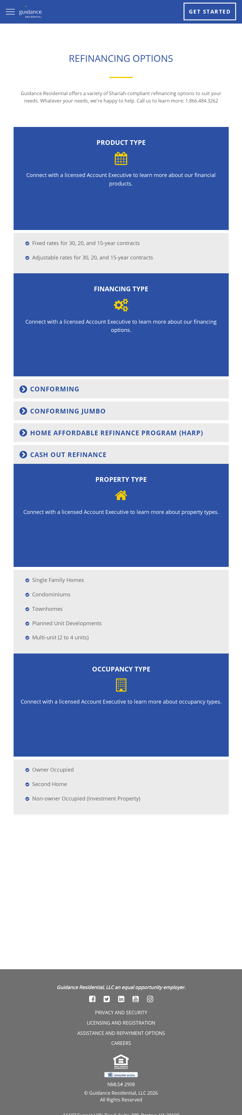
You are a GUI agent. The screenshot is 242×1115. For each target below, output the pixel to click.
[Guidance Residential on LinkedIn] (121, 999)
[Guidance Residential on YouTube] (135, 999)
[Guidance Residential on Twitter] (106, 999)
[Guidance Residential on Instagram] (150, 999)
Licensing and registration (121, 1023)
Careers (121, 1043)
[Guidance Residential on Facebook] (92, 999)
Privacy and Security (121, 1012)
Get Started (210, 11)
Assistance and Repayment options (121, 1033)
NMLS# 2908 (121, 1084)
